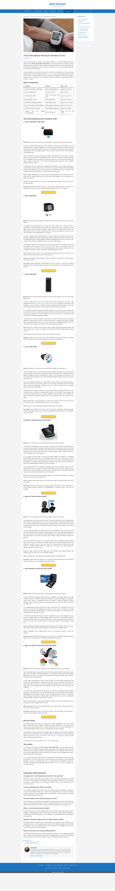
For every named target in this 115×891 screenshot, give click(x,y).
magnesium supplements (57, 735)
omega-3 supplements (41, 735)
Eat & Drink (60, 11)
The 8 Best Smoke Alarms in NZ (32, 843)
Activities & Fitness (73, 865)
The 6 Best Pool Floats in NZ (84, 26)
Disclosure (60, 868)
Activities (45, 11)
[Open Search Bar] (90, 11)
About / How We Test (49, 868)
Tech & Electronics (38, 11)
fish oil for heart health (59, 762)
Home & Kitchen (27, 11)
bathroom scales (49, 73)
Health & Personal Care (57, 865)
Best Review (58, 4)
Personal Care (68, 11)
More (55, 16)
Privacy (64, 868)
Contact (55, 868)
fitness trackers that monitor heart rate (44, 303)
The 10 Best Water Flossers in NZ (32, 841)
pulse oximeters (47, 740)
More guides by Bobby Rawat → (37, 855)
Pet (75, 11)
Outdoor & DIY (53, 11)
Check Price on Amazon (48, 192)
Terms (68, 868)
